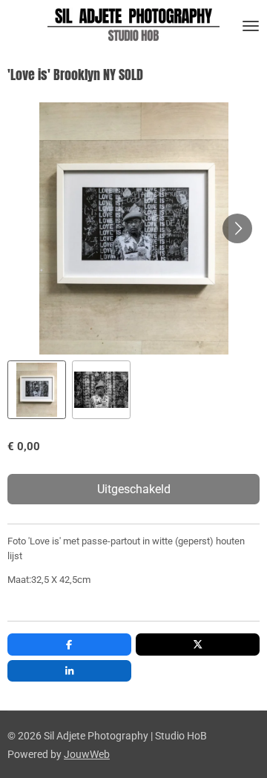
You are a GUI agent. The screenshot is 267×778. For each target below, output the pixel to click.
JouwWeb (87, 754)
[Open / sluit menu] (250, 26)
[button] (36, 389)
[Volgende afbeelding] (237, 228)
